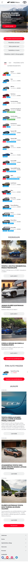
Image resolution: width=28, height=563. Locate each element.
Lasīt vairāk (13, 276)
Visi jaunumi (14, 525)
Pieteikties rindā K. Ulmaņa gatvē (14, 54)
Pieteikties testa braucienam (14, 38)
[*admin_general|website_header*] (25, 2)
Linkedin (16, 557)
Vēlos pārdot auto (14, 46)
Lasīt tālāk (14, 433)
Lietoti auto (4, 535)
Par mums (3, 550)
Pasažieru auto (18, 62)
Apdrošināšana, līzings (6, 543)
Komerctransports (14, 66)
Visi (5, 62)
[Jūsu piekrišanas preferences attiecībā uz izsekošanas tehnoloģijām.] (8, 558)
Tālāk (27, 372)
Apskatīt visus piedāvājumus (14, 358)
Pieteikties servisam (14, 42)
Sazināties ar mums (14, 50)
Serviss (3, 539)
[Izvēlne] (2, 2)
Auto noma (4, 546)
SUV (10, 62)
